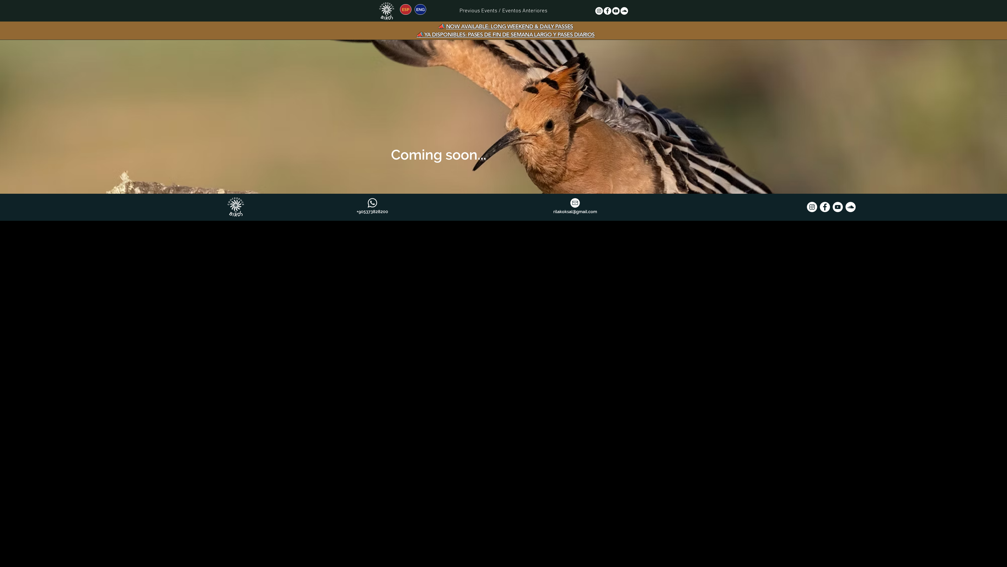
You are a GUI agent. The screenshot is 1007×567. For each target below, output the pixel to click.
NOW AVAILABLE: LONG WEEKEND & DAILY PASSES (509, 26)
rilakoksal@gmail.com (575, 211)
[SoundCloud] (624, 11)
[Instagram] (599, 11)
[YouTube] (616, 11)
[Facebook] (607, 11)
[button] (503, 11)
